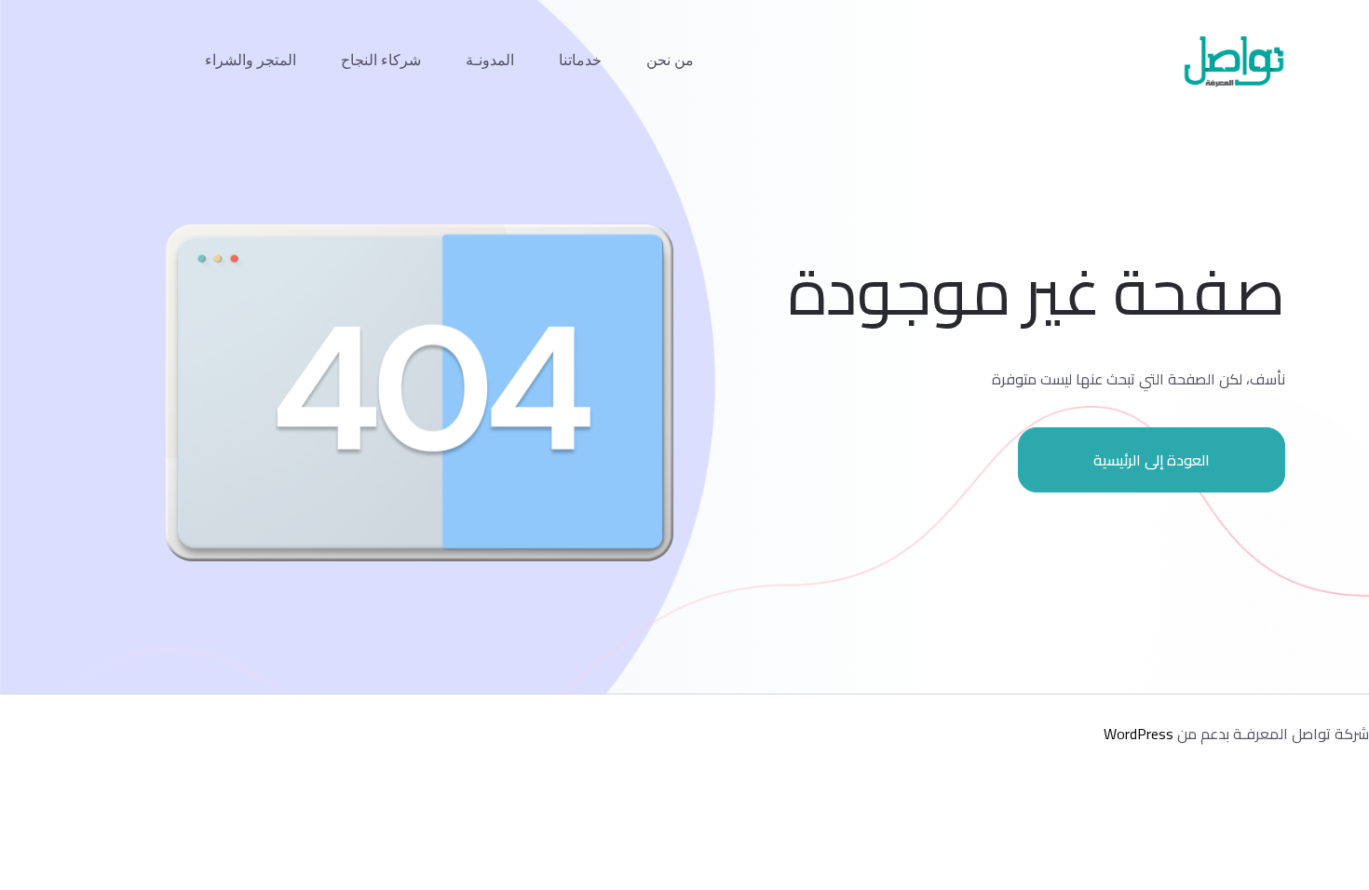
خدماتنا (580, 60)
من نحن (670, 60)
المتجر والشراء (250, 60)
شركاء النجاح (381, 60)
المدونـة (490, 60)
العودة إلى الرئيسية (1151, 460)
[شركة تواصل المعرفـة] (1234, 60)
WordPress (1138, 733)
